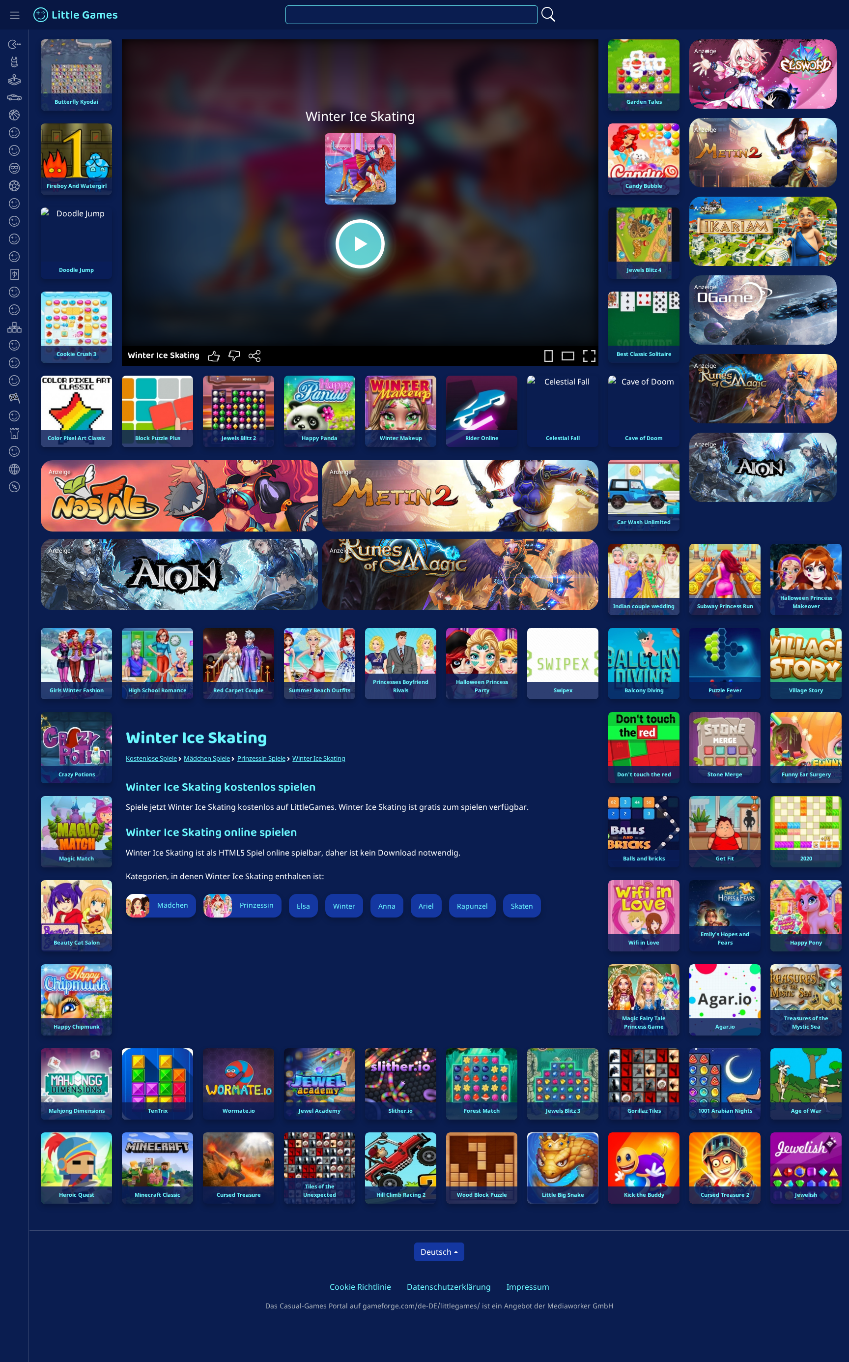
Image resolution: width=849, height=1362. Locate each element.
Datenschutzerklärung (449, 1286)
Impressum (528, 1286)
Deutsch (436, 1251)
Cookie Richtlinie (360, 1286)
